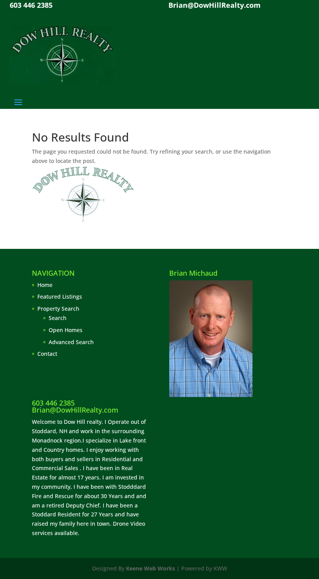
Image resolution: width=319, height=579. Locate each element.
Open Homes (65, 330)
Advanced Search (71, 342)
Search (58, 318)
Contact (47, 353)
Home (45, 285)
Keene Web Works (150, 568)
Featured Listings (59, 296)
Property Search (58, 308)
